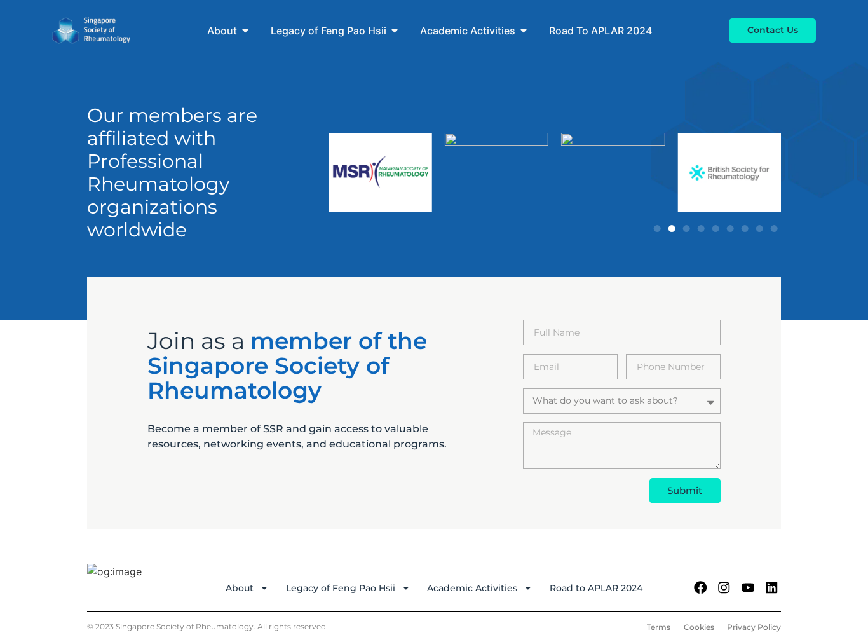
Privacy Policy (754, 627)
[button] (657, 228)
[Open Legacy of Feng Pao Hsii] (395, 30)
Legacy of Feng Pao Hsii (340, 588)
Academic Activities (472, 588)
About (240, 588)
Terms (658, 627)
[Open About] (245, 30)
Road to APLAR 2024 (596, 588)
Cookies (699, 627)
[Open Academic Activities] (524, 30)
